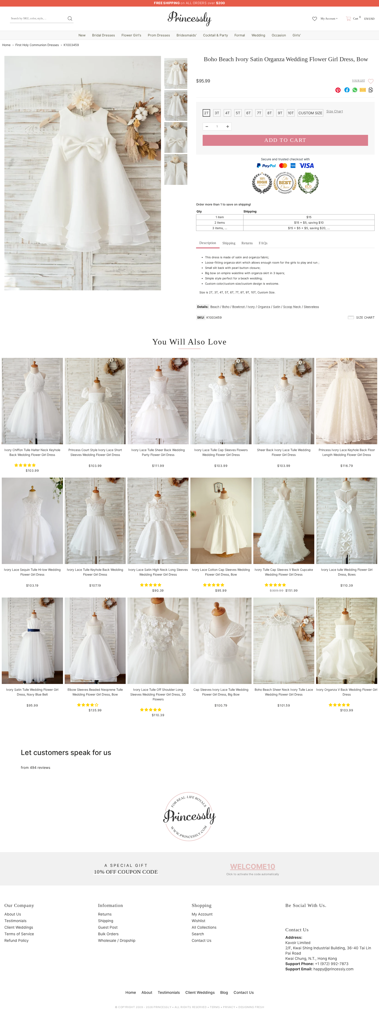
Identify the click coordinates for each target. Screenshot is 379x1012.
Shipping (229, 243)
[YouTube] (326, 919)
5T (238, 113)
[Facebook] (289, 919)
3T (217, 113)
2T (206, 113)
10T (291, 113)
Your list (358, 80)
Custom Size (310, 113)
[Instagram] (301, 919)
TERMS (215, 1007)
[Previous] (364, 44)
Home (6, 45)
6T (248, 113)
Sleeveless (311, 307)
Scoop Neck (292, 307)
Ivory (251, 307)
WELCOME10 (252, 866)
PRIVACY (229, 1007)
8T (269, 113)
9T (280, 113)
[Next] (372, 44)
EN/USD (369, 18)
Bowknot (238, 307)
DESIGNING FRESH (251, 1007)
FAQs (263, 243)
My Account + (329, 18)
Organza (264, 307)
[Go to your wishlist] (314, 16)
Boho (225, 307)
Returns (247, 243)
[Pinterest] (313, 919)
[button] (25, 465)
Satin (276, 307)
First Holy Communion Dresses (37, 45)
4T (227, 113)
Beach (214, 307)
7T (259, 113)
